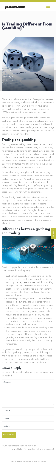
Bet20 (33, 324)
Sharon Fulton (8, 70)
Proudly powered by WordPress (36, 461)
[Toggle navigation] (48, 6)
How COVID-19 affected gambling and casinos (32, 448)
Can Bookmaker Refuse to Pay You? (19, 445)
